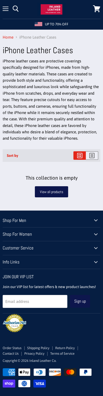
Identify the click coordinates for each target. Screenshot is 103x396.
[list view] (92, 155)
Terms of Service (62, 354)
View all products (51, 191)
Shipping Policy (38, 348)
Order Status (12, 348)
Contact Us (10, 354)
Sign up (80, 301)
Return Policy (65, 348)
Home (8, 37)
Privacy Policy (34, 354)
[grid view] (79, 155)
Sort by (12, 155)
